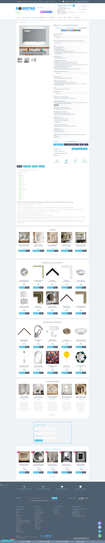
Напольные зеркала (38, 510)
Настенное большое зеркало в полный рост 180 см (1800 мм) (38, 245)
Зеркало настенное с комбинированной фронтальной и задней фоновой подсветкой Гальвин (80, 465)
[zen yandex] (80, 12)
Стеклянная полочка (57, 128)
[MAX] (99, 523)
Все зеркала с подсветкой (39, 520)
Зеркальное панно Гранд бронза (81, 366)
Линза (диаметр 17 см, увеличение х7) (60, 111)
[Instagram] (79, 9)
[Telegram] (83, 9)
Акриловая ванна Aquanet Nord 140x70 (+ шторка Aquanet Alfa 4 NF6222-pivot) (52, 340)
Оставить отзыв (83, 27)
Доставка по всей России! (70, 1)
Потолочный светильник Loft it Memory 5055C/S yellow (66, 366)
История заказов (56, 510)
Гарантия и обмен (19, 515)
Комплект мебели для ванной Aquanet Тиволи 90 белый (24, 307)
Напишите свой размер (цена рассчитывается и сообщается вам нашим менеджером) (69, 40)
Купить (22, 287)
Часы (55, 87)
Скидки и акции (77, 17)
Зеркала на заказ (37, 522)
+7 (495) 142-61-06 (62, 7)
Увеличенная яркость (57, 56)
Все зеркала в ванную (38, 517)
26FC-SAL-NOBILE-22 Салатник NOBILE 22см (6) (80, 281)
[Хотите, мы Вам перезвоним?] (100, 531)
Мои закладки (56, 512)
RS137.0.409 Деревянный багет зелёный (38, 281)
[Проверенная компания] (4, 484)
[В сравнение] (29, 251)
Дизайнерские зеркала (42, 17)
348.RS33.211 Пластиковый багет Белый (67, 281)
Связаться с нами (19, 523)
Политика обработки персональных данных (23, 522)
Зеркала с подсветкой (25, 17)
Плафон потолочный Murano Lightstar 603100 (81, 340)
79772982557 (61, 8)
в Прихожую (62, 153)
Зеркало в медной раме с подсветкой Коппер (52, 245)
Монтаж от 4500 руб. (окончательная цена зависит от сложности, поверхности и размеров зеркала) (69, 135)
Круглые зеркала (37, 523)
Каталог (18, 17)
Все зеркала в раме (38, 518)
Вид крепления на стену (58, 117)
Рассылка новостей (57, 513)
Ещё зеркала (59, 17)
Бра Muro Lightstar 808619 (38, 340)
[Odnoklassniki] (86, 9)
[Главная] (17, 22)
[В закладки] (27, 251)
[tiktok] (82, 12)
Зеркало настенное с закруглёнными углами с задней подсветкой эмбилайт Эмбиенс (67, 465)
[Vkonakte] (81, 9)
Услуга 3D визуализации (46, 12)
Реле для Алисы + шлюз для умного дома (61, 124)
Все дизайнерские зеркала (39, 512)
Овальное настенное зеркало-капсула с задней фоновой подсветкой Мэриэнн (52, 465)
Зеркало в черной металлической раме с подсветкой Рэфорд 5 (24, 397)
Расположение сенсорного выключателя (61, 71)
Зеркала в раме (34, 17)
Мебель (64, 17)
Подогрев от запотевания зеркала (60, 80)
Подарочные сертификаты (20, 531)
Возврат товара (18, 525)
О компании (19, 1)
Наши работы (41, 1)
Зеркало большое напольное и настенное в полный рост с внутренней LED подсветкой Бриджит (38, 397)
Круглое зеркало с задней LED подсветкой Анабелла (38, 465)
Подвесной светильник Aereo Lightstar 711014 (24, 366)
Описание (19, 166)
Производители (18, 530)
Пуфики (36, 525)
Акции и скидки (37, 528)
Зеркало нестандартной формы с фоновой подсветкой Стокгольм (52, 397)
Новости (47, 1)
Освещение (70, 17)
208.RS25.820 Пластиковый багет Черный (52, 281)
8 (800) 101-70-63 (61, 9)
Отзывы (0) (35, 166)
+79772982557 (68, 8)
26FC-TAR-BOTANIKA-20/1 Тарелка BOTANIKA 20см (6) (24, 281)
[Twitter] (79, 12)
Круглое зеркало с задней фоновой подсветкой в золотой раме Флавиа (81, 397)
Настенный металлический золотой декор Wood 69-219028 (67, 340)
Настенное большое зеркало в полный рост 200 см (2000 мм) (66, 245)
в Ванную (58, 153)
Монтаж (34, 1)
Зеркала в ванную (52, 17)
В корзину (22, 250)
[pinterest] (84, 12)
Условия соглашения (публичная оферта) (23, 520)
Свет (55, 45)
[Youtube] (85, 9)
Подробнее (56, 105)
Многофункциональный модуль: (59, 101)
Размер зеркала (56, 35)
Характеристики (27, 166)
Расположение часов (57, 91)
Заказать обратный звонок (46, 10)
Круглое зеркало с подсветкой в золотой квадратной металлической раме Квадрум (52, 307)
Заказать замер (39, 440)
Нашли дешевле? (72, 141)
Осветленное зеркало (57, 76)
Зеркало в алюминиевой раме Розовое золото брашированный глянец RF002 (67, 397)
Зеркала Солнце (37, 515)
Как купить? (41, 166)
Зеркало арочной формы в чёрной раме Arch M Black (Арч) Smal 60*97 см (38, 366)
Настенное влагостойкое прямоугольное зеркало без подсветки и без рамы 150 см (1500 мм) (24, 245)
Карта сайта (18, 528)
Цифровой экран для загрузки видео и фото (61, 107)
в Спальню (65, 153)
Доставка (25, 1)
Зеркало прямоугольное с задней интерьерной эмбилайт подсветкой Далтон (24, 465)
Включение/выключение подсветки (60, 60)
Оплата (30, 1)
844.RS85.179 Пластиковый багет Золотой (38, 307)
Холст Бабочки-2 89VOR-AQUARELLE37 (52, 366)
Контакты (52, 1)
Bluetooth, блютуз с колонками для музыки (61, 96)
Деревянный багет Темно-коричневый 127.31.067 (24, 340)
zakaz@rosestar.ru (62, 11)
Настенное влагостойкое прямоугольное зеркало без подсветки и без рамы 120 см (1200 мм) (80, 245)
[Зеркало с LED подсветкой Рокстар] (20, 60)
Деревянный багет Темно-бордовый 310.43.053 (66, 307)
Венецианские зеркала (38, 513)
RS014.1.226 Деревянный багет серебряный (81, 307)
